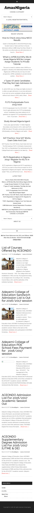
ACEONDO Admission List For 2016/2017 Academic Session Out (16, 399)
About (6, 496)
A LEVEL (4, 491)
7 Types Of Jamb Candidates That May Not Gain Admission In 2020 (17, 83)
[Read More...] (20, 52)
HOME (3, 488)
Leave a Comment (27, 254)
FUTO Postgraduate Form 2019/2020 (17, 103)
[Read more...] (18, 282)
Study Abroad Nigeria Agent (17, 121)
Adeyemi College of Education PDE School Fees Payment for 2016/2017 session (17, 347)
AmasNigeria (17, 7)
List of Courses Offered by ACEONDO (16, 249)
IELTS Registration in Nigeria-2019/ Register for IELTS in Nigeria (17, 159)
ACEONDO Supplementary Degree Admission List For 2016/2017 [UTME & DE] (14, 442)
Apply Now (5, 494)
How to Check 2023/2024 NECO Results (17, 39)
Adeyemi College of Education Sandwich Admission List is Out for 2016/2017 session (17, 296)
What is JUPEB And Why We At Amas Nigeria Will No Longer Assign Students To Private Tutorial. (17, 60)
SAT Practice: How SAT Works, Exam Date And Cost (17, 139)
